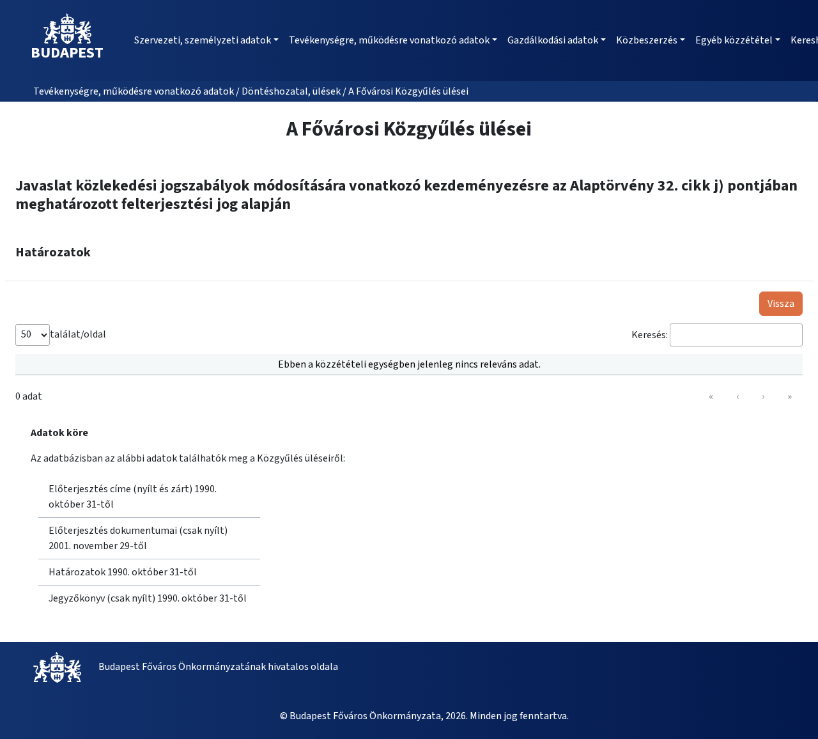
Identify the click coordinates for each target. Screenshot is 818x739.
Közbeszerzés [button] (646, 40)
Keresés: (649, 335)
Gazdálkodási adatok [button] (552, 40)
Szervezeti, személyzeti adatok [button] (202, 40)
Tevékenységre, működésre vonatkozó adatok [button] (389, 40)
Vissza (781, 304)
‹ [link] (737, 396)
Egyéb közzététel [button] (734, 40)
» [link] (789, 396)
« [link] (711, 396)
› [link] (763, 396)
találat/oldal (78, 334)
